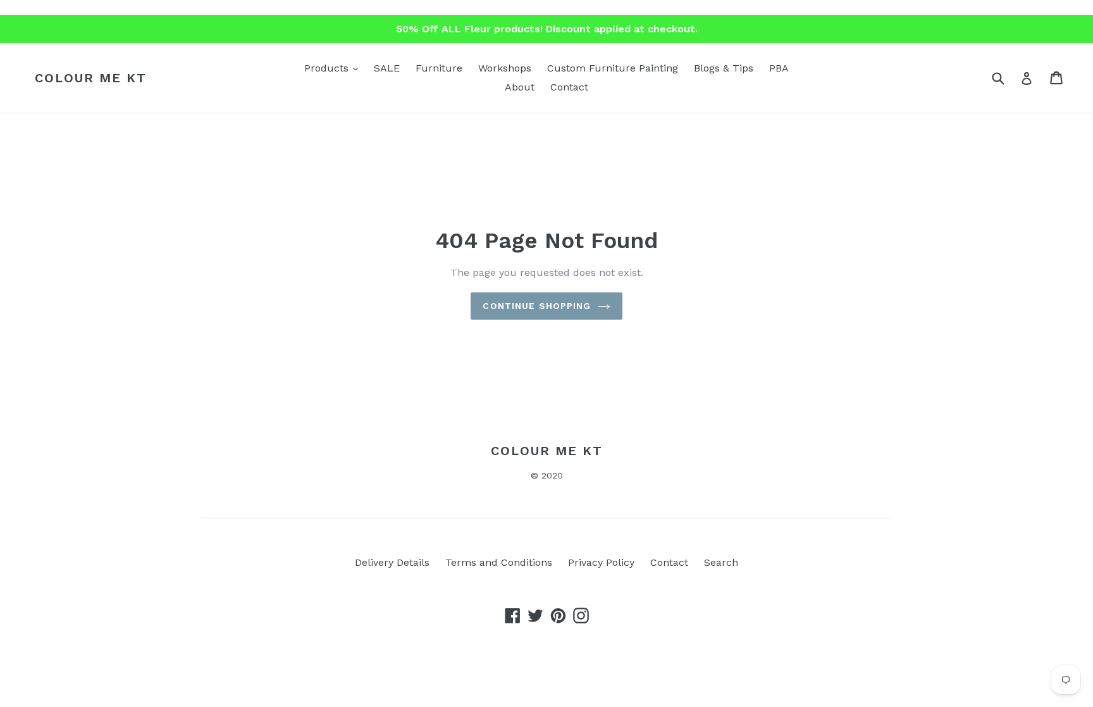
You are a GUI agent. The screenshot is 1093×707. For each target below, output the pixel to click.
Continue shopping (537, 306)
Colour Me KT (91, 77)
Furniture (439, 68)
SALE (387, 68)
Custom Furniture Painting (612, 68)
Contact (569, 87)
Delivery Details (392, 562)
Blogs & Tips (723, 68)
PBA (779, 68)
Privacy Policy (601, 562)
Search (721, 562)
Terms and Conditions (498, 562)
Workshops (504, 68)
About (519, 87)
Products (334, 67)
